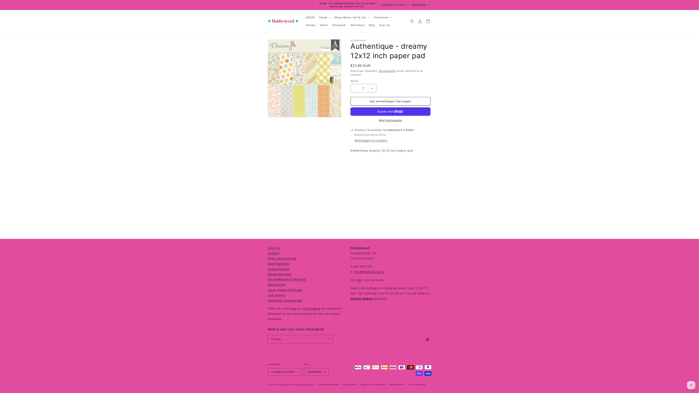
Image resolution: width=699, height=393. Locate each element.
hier (359, 280)
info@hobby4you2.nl (369, 272)
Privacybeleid (350, 384)
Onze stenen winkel (282, 258)
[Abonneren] (329, 339)
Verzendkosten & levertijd (287, 279)
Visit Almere (276, 295)
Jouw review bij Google (285, 290)
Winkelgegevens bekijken (370, 140)
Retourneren (277, 284)
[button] (324, 17)
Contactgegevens (417, 384)
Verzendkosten (387, 71)
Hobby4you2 (284, 384)
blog (293, 308)
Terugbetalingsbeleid (328, 384)
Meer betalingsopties (390, 120)
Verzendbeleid (396, 384)
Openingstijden (279, 263)
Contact (273, 253)
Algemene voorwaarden (285, 300)
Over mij (274, 248)
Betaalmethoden (279, 274)
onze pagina (311, 308)
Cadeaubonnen (279, 269)
